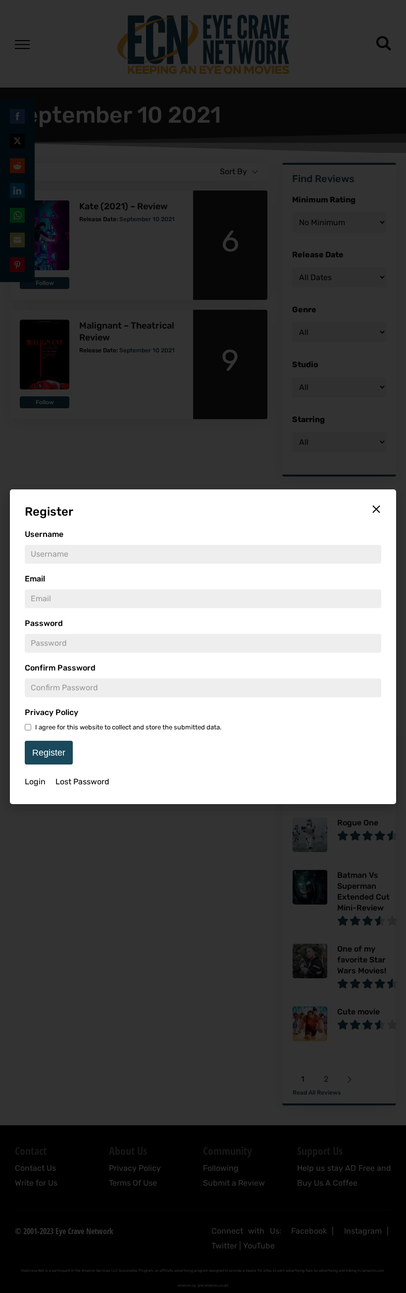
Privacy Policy (51, 712)
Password (44, 623)
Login (35, 781)
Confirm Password (60, 667)
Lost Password (82, 781)
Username (44, 534)
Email (35, 578)
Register (48, 753)
